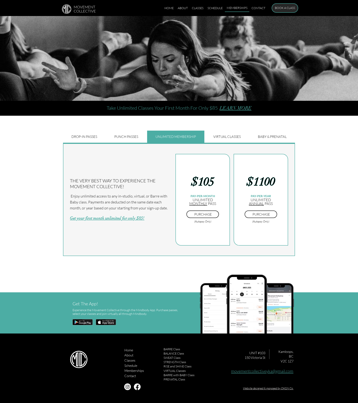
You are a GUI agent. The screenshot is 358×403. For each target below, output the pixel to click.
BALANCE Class (174, 353)
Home (128, 350)
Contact (130, 376)
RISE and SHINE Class (177, 366)
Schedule (130, 366)
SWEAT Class (172, 358)
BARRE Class (172, 349)
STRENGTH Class (175, 362)
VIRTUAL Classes (175, 371)
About (128, 355)
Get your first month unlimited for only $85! (107, 218)
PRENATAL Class (174, 379)
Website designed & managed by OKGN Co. (268, 388)
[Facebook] (137, 386)
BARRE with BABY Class (179, 375)
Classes (129, 360)
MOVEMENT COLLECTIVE (85, 9)
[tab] (84, 137)
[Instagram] (127, 386)
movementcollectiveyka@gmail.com (262, 371)
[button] (285, 8)
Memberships (134, 371)
